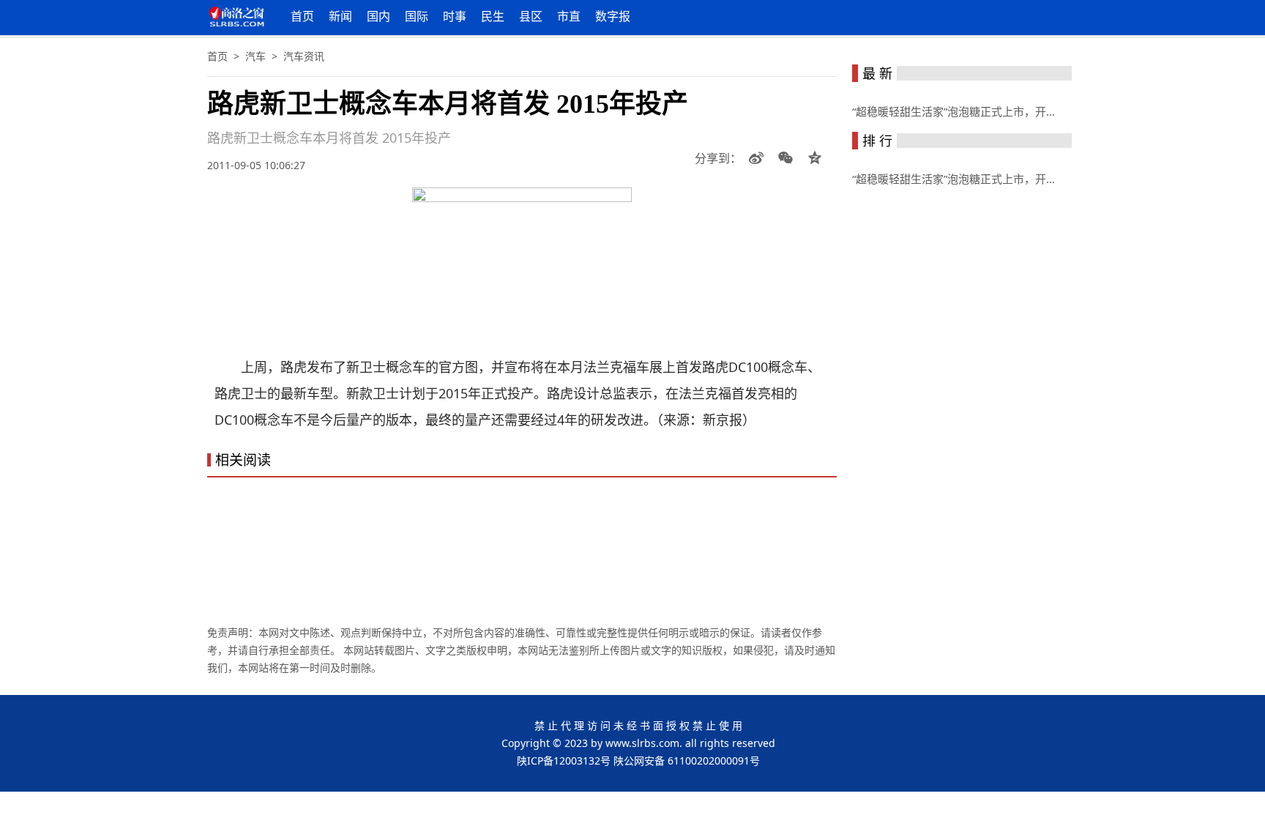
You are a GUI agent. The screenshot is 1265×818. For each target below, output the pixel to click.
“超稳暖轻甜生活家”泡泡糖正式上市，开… (953, 111)
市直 (569, 16)
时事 (454, 16)
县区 (530, 16)
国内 (378, 16)
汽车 (255, 56)
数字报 (612, 16)
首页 (302, 16)
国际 (416, 16)
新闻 (340, 16)
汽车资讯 (303, 56)
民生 (492, 16)
